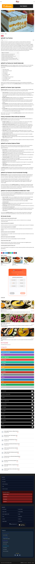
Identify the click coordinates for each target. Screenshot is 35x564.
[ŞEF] (1, 40)
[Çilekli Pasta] (17, 260)
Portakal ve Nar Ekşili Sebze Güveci (10, 439)
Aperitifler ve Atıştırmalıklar (6, 352)
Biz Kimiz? (3, 479)
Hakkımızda (29, 562)
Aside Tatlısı (25, 263)
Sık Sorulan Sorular (5, 60)
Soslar (3, 379)
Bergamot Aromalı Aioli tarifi (6, 309)
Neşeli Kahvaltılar (5, 542)
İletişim (33, 562)
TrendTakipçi (5, 499)
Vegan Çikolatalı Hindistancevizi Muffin (11, 452)
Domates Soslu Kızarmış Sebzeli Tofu (11, 460)
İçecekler (3, 367)
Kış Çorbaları (5, 549)
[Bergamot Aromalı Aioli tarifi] (17, 304)
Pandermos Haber (6, 494)
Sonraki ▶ (23, 293)
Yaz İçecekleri (5, 547)
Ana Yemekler (4, 349)
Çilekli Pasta (14, 264)
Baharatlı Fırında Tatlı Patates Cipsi (10, 435)
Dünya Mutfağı (4, 359)
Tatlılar (6, 33)
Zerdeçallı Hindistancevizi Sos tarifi (7, 337)
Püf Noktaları (4, 372)
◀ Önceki (12, 293)
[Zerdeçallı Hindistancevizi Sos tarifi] (17, 332)
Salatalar (3, 377)
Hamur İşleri (3, 364)
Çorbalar (3, 354)
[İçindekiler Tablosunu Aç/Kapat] (17, 53)
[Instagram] (17, 555)
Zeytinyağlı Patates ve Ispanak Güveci (11, 464)
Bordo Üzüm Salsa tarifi (5, 323)
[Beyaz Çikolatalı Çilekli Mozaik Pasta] (6, 259)
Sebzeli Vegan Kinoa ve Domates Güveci (11, 468)
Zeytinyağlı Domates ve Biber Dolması (11, 431)
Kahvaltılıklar (3, 369)
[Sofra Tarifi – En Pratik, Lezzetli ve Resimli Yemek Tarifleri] (17, 2)
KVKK (3, 486)
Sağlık (2, 374)
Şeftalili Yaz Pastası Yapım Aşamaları (7, 55)
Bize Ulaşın (4, 481)
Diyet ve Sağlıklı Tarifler (5, 357)
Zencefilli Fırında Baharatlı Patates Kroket (12, 443)
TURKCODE (5, 501)
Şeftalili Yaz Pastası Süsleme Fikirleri (7, 57)
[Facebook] (15, 555)
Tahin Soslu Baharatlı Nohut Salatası (11, 448)
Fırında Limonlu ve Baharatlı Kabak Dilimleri (12, 456)
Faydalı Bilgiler (4, 362)
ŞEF (2, 265)
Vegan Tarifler (4, 384)
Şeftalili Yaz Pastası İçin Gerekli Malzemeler (8, 54)
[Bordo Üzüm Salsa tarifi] (17, 318)
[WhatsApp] (20, 555)
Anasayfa (2, 33)
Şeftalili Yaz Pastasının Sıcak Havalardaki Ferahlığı (9, 58)
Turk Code (2, 562)
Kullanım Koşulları (5, 488)
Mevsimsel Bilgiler (5, 551)
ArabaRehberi (5, 496)
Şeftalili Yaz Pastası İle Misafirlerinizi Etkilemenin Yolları (10, 59)
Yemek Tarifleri (4, 387)
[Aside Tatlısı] (29, 259)
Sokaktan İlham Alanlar (6, 538)
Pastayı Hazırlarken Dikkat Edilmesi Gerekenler (9, 56)
